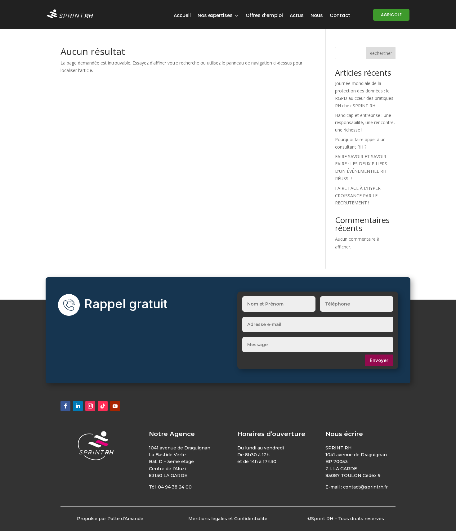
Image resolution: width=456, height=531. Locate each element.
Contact (340, 16)
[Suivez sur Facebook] (65, 406)
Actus (297, 16)
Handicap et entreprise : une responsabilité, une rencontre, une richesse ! (365, 122)
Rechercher (380, 53)
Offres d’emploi (264, 16)
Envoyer (379, 360)
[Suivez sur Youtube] (115, 406)
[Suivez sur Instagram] (90, 406)
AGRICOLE (391, 15)
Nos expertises (215, 16)
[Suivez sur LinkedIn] (78, 406)
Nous (317, 16)
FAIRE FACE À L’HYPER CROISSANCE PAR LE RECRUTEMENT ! (358, 195)
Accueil (182, 16)
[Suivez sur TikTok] (103, 406)
